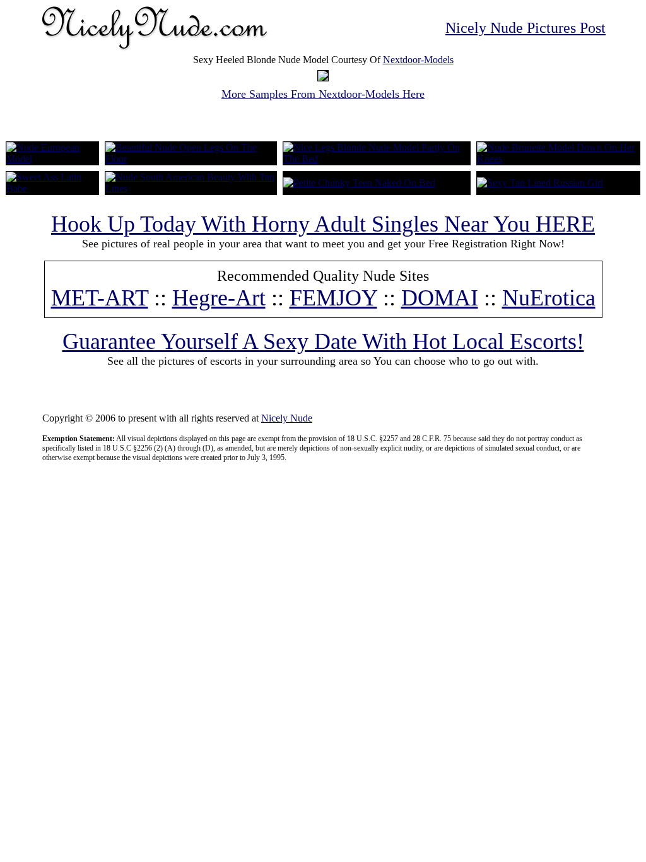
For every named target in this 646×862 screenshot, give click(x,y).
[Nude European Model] (52, 158)
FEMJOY (333, 297)
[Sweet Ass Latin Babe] (52, 188)
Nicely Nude (286, 418)
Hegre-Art (219, 297)
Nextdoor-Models (418, 59)
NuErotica (549, 297)
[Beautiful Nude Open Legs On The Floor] (190, 158)
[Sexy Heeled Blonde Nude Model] (323, 77)
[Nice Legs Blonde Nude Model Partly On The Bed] (376, 158)
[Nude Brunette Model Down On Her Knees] (558, 158)
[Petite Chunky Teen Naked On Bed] (359, 182)
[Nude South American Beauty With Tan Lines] (190, 188)
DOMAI (439, 297)
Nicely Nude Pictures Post (525, 28)
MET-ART (99, 297)
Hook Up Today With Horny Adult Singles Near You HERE (323, 224)
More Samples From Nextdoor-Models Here (323, 94)
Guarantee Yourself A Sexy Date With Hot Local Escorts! (323, 341)
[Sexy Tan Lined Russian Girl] (540, 182)
